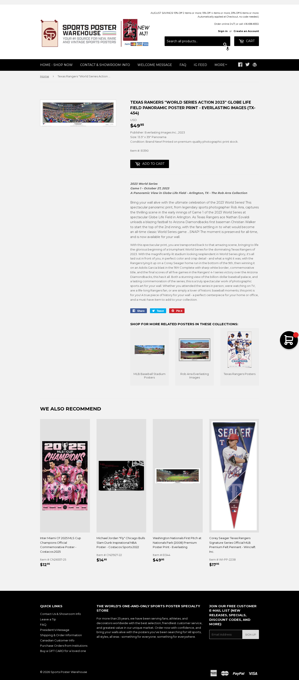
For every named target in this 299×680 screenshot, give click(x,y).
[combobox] (197, 41)
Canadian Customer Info (57, 640)
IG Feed (200, 65)
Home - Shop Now (56, 65)
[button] (197, 49)
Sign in (223, 31)
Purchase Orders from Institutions (63, 645)
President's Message (54, 630)
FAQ (182, 65)
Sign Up (250, 634)
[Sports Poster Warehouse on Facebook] (240, 65)
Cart (250, 41)
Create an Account (246, 31)
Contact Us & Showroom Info (60, 614)
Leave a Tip (48, 619)
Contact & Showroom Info (105, 65)
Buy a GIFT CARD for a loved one (63, 651)
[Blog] (255, 65)
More (220, 65)
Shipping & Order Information (61, 635)
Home (44, 76)
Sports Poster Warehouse (69, 672)
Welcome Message (154, 65)
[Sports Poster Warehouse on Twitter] (247, 65)
